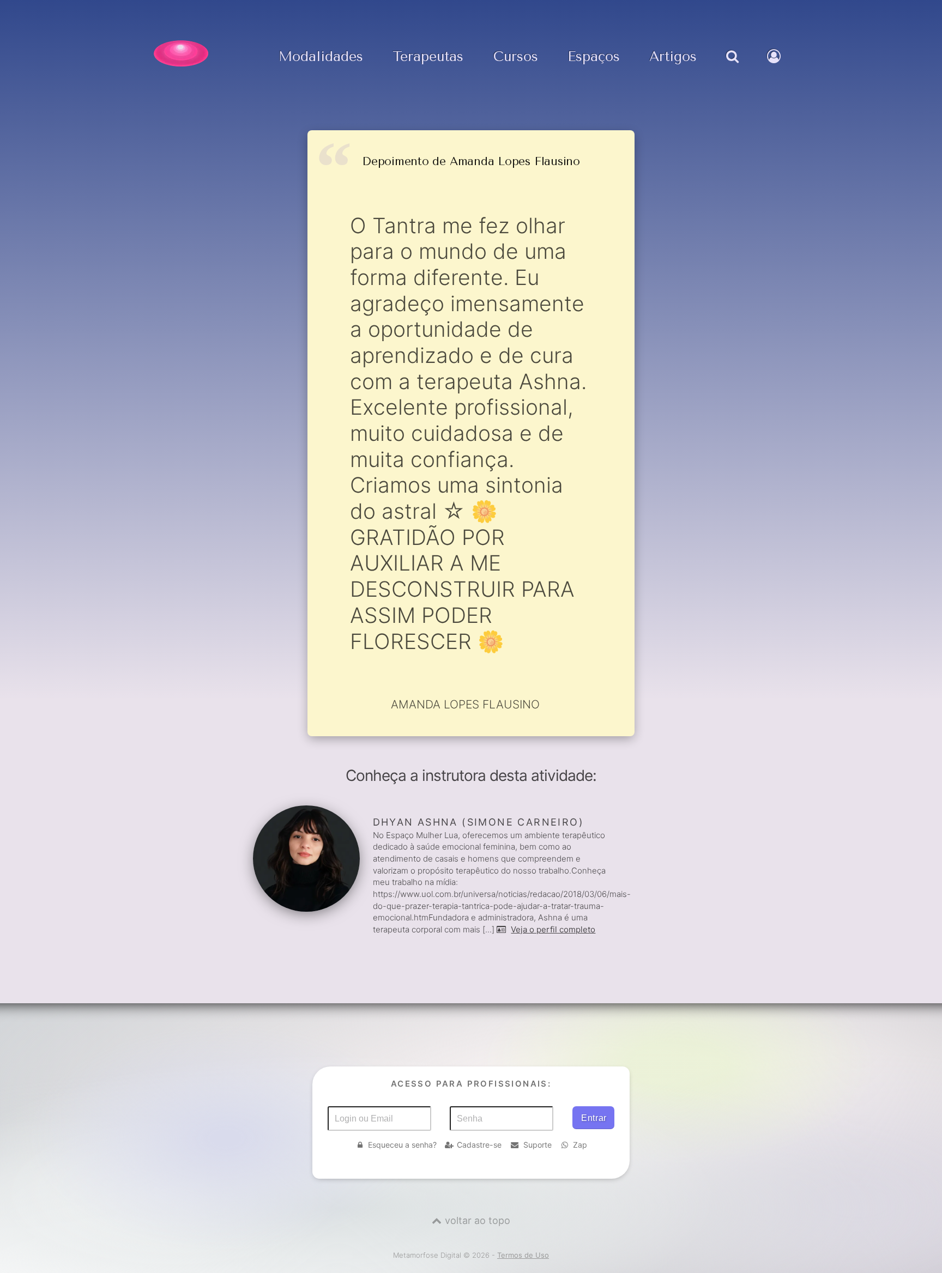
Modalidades (321, 57)
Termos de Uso (523, 1255)
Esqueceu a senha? (402, 1144)
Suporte (537, 1144)
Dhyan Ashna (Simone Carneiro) (478, 822)
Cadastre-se (479, 1144)
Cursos (515, 57)
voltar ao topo (477, 1220)
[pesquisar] (732, 68)
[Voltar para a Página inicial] (181, 53)
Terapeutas (427, 57)
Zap (580, 1144)
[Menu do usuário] (775, 68)
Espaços (593, 57)
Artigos (673, 57)
